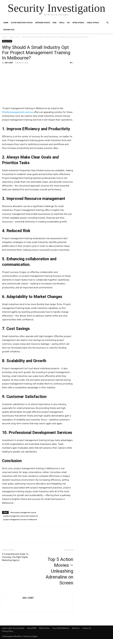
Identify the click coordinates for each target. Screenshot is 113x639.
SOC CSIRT (9, 63)
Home (5, 22)
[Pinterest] (25, 536)
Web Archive (44, 628)
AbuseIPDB (31, 628)
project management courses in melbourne (20, 519)
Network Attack (42, 22)
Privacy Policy (7, 631)
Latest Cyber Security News (13, 628)
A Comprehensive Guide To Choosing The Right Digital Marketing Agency (15, 557)
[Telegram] (32, 536)
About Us (75, 628)
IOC (68, 22)
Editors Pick (8, 29)
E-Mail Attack (93, 22)
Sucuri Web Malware (60, 628)
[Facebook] (5, 536)
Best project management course (23, 512)
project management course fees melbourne (20, 516)
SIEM (54, 22)
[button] (107, 22)
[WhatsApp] (46, 536)
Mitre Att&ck (78, 22)
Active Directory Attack (22, 22)
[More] (52, 536)
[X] (18, 536)
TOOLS (61, 22)
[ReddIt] (39, 536)
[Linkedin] (12, 536)
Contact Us (86, 628)
